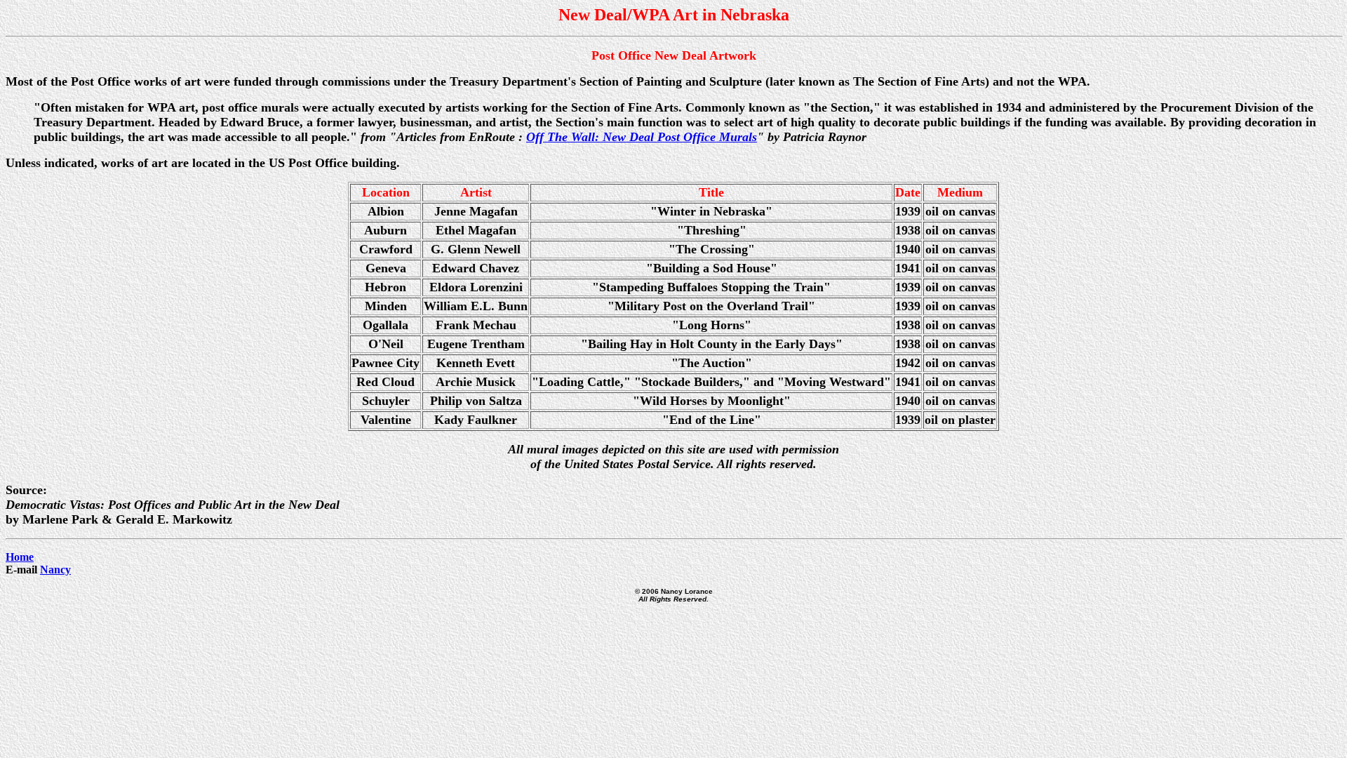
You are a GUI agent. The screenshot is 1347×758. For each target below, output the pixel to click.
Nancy (55, 570)
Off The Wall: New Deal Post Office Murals (641, 137)
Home (20, 557)
